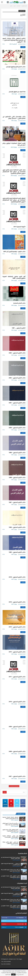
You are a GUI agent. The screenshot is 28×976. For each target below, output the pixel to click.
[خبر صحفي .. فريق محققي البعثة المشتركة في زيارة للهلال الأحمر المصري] (22, 843)
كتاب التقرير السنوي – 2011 (17, 676)
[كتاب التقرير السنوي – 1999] (14, 443)
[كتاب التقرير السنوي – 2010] (14, 692)
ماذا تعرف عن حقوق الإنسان (17, 91)
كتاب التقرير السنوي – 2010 (17, 701)
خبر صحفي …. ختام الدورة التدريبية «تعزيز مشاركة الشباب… (10, 864)
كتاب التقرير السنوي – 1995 (17, 552)
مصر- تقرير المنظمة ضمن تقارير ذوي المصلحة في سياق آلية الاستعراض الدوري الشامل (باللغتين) (14, 172)
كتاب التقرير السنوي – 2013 (17, 652)
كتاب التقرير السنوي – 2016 (17, 602)
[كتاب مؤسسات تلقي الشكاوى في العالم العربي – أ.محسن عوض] (14, 107)
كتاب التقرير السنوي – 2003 (17, 353)
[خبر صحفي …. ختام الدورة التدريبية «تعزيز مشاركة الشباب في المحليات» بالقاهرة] (24, 865)
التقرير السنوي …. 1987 (18, 328)
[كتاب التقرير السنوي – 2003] (14, 343)
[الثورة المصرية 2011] (14, 217)
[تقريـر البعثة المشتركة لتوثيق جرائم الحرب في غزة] (14, 133)
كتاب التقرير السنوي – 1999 (17, 452)
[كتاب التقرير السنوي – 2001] (14, 393)
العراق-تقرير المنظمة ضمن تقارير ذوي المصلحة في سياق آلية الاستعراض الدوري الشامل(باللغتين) (14, 200)
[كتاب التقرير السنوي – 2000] (14, 418)
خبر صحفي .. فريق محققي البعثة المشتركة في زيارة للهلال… (10, 842)
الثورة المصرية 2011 (19, 226)
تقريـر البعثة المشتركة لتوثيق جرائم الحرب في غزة (14, 144)
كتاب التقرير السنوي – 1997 (17, 502)
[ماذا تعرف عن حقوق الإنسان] (14, 82)
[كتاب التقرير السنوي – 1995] (14, 542)
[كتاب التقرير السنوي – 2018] (14, 567)
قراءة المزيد (7, 974)
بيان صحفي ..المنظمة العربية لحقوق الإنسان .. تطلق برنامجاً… (10, 836)
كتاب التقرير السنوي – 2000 (17, 427)
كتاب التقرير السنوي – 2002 (17, 378)
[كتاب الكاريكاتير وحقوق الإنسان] (14, 57)
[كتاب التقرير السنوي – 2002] (14, 368)
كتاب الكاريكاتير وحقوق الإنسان (15, 67)
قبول (13, 974)
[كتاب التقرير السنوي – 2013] (14, 642)
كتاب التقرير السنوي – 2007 (17, 776)
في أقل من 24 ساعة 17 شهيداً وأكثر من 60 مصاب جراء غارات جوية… (10, 824)
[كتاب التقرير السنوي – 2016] (14, 592)
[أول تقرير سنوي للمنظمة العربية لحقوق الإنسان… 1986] (14, 267)
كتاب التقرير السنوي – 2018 (17, 577)
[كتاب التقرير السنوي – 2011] (14, 667)
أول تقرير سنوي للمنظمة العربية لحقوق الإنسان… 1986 (14, 277)
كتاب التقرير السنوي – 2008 (17, 751)
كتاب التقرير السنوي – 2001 (17, 403)
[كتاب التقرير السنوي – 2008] (14, 742)
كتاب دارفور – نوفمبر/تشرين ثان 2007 (14, 251)
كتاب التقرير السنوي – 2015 (17, 627)
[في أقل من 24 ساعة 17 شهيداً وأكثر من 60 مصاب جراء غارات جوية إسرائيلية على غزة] (22, 825)
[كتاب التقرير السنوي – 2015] (14, 617)
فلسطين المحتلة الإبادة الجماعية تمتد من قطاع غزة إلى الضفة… (10, 817)
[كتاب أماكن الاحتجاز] (14, 293)
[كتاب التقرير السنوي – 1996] (14, 517)
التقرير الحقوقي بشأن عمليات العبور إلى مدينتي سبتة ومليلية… (10, 830)
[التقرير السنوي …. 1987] (14, 318)
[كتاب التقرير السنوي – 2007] (14, 766)
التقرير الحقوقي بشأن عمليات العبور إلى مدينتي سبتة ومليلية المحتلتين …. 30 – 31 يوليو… (14, 40)
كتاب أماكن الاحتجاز (19, 303)
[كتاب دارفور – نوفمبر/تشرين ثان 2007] (14, 242)
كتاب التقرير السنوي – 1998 (17, 477)
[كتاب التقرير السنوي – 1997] (14, 492)
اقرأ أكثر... (23, 47)
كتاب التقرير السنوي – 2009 (17, 726)
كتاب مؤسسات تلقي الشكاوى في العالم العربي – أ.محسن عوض (14, 117)
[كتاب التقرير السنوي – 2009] (14, 717)
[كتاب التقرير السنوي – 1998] (14, 468)
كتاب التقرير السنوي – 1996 (17, 527)
